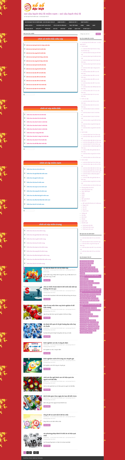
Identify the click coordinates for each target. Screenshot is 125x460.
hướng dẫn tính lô (85, 298)
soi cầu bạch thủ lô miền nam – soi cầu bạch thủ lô (52, 13)
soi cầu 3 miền (83, 310)
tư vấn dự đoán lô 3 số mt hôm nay (55, 268)
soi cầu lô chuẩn (84, 322)
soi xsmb (96, 328)
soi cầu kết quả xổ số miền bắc (87, 320)
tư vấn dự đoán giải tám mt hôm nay (92, 142)
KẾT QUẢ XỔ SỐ (29, 28)
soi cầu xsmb (83, 326)
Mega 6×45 (85, 205)
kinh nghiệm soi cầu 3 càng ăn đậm (55, 343)
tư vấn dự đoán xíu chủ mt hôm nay (91, 157)
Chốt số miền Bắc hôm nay (86, 263)
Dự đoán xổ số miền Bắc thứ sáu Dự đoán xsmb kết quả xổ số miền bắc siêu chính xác (90, 291)
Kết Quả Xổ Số (94, 298)
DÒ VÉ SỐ (62, 28)
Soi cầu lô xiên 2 (94, 322)
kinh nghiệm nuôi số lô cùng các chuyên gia (58, 359)
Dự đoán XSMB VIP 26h (93, 283)
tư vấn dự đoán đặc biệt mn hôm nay (92, 168)
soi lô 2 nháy (83, 328)
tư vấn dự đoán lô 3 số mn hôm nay (91, 171)
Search (98, 34)
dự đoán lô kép (84, 279)
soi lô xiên (90, 328)
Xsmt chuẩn (84, 22)
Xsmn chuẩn (28, 25)
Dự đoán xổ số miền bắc (86, 285)
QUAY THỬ (77, 28)
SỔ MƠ (70, 28)
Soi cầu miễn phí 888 (93, 324)
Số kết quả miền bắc (88, 225)
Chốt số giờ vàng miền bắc (86, 261)
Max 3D (85, 207)
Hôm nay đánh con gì (95, 294)
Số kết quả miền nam (88, 229)
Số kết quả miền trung (88, 227)
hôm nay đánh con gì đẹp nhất (87, 296)
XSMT (94, 25)
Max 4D (85, 209)
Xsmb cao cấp (72, 22)
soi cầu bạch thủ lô (85, 312)
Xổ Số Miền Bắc (92, 330)
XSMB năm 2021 (83, 330)
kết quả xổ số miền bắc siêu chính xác (89, 300)
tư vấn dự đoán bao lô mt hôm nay (91, 134)
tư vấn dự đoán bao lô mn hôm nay (91, 162)
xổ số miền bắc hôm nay (86, 332)
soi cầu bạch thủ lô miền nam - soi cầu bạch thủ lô (62, 270)
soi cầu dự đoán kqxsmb (86, 314)
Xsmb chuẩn (61, 22)
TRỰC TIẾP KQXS (73, 25)
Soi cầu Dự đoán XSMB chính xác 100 (89, 316)
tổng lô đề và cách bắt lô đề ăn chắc (55, 415)
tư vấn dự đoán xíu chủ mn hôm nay (92, 185)
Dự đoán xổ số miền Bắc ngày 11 (88, 287)
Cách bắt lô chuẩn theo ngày (87, 267)
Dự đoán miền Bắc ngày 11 (86, 281)
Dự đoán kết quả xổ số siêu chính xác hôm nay (89, 276)
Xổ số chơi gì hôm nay (60, 25)
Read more (47, 280)
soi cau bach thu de (85, 308)
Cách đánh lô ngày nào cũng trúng (89, 271)
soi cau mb (93, 308)
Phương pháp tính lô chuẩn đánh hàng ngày (90, 305)
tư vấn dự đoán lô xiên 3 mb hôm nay (91, 241)
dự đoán (82, 273)
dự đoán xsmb (83, 283)
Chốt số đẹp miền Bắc (85, 265)
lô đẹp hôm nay (84, 302)
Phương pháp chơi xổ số (43, 25)
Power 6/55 (85, 211)
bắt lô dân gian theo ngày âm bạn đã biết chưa (60, 396)
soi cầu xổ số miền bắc (93, 326)
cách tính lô (83, 269)
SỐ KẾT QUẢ (86, 28)
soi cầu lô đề (83, 324)
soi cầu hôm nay (84, 318)
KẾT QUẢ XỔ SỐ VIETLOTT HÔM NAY (92, 203)
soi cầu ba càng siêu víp (94, 310)
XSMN (88, 25)
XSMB (82, 25)
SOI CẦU (55, 28)
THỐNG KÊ (47, 28)
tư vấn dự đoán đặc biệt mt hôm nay (92, 140)
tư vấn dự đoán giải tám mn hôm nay (92, 170)
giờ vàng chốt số (84, 294)
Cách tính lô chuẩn (92, 269)
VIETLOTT (38, 28)
